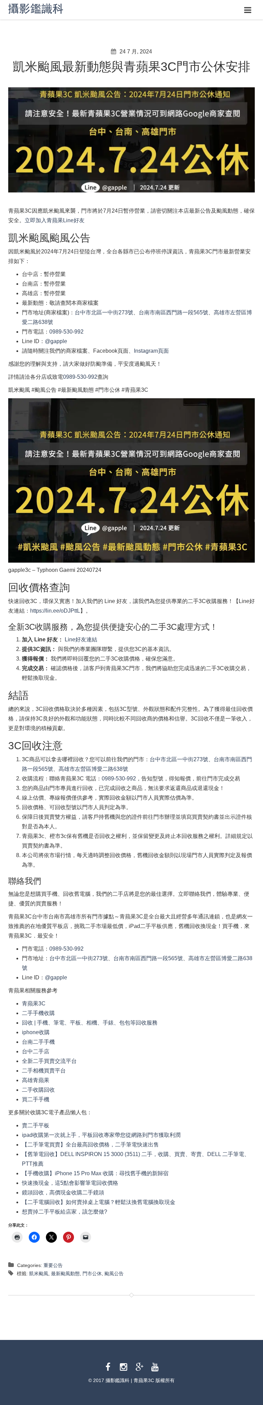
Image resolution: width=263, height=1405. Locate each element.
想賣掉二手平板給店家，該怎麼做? (64, 1212)
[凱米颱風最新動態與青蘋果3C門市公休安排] (131, 139)
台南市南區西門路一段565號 (173, 312)
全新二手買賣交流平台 (49, 1061)
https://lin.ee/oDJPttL (55, 611)
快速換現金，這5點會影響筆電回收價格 (70, 1183)
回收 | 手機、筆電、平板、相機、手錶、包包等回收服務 (90, 1023)
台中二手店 (35, 1051)
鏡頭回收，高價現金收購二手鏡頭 (63, 1192)
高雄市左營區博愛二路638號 (93, 769)
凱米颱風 (38, 1273)
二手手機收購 (38, 1013)
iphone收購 (36, 1032)
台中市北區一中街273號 (104, 312)
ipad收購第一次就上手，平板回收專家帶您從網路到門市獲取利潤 (101, 1135)
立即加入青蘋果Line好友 (55, 220)
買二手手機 (35, 1099)
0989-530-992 (66, 332)
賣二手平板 (35, 1125)
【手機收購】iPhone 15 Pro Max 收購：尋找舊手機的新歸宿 (95, 1173)
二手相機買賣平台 (44, 1071)
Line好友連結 (80, 639)
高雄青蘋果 (35, 1080)
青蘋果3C (34, 1003)
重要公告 (53, 1265)
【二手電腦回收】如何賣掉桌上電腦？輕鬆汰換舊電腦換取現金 (98, 1202)
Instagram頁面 (151, 351)
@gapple (56, 341)
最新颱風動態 (65, 1273)
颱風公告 (114, 1273)
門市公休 (92, 1273)
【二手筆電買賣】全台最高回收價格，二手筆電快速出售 (90, 1144)
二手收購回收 (38, 1090)
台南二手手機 (38, 1042)
